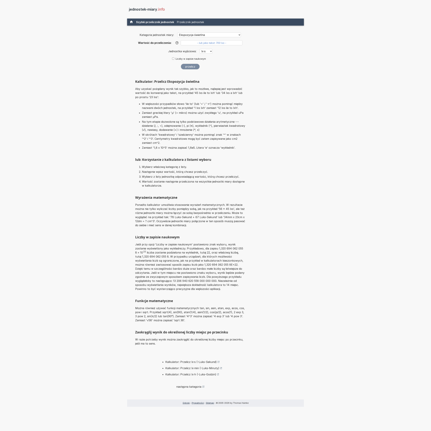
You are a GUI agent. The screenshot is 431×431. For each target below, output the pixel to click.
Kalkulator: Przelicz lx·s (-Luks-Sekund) (191, 362)
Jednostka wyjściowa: (182, 51)
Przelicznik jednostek (190, 22)
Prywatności (198, 403)
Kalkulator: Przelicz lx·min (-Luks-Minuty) (192, 368)
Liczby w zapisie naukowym (191, 58)
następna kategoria (188, 386)
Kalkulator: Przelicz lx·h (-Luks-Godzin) (190, 374)
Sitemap (210, 403)
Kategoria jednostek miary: (157, 35)
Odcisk (186, 403)
